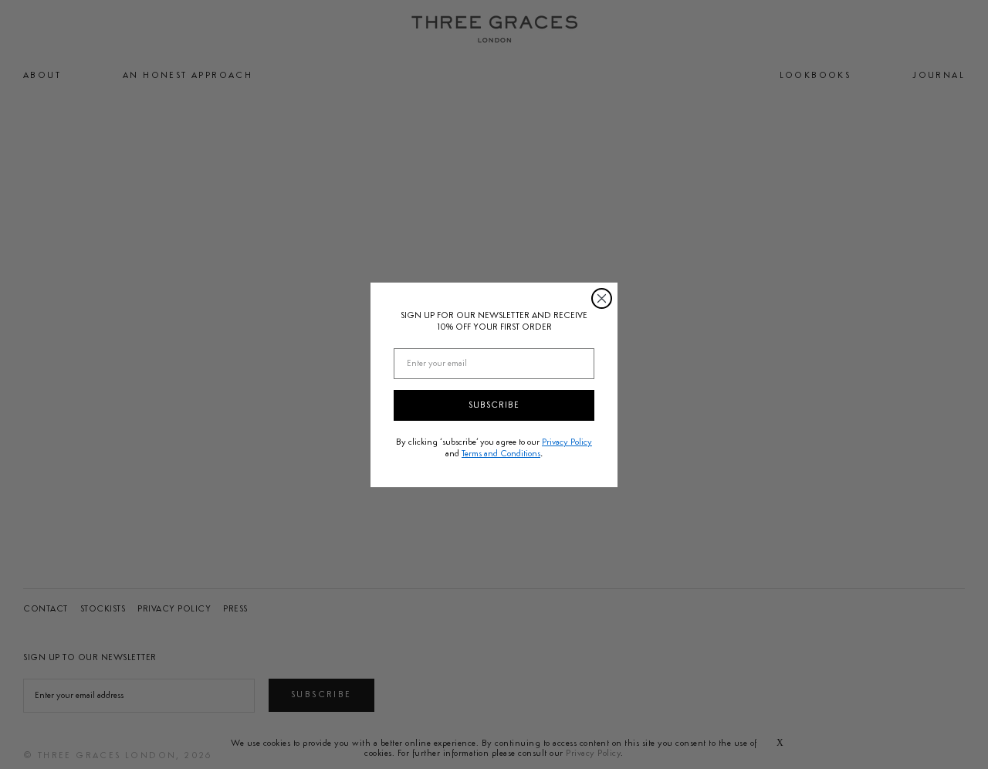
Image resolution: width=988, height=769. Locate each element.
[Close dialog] (601, 298)
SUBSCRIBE (494, 405)
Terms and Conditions (501, 454)
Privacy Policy (567, 442)
